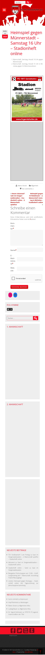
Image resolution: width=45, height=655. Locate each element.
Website (12, 269)
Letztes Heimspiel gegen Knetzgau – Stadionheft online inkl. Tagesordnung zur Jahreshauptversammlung (23, 583)
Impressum (24, 599)
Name (13, 250)
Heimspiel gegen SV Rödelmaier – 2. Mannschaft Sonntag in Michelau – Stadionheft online (36, 198)
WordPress (29, 652)
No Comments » (28, 189)
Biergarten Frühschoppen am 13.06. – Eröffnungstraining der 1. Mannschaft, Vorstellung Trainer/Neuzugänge (23, 575)
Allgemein (34, 185)
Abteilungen (24, 602)
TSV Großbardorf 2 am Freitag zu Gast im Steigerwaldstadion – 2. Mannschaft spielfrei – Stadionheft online (23, 557)
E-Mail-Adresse (12, 259)
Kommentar (12, 226)
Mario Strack (22, 185)
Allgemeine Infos (24, 606)
